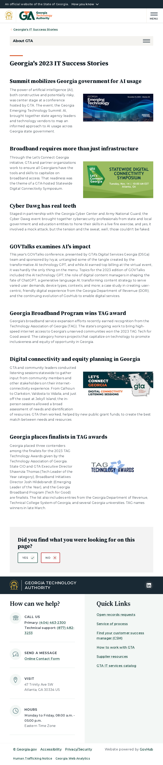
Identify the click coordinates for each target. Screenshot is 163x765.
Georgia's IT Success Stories (35, 29)
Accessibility (51, 749)
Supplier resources (112, 656)
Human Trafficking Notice (32, 758)
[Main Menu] (152, 15)
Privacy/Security (78, 749)
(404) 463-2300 (52, 623)
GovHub (146, 749)
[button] (146, 40)
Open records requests (116, 615)
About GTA (23, 41)
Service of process (112, 624)
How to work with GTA (116, 647)
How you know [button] (83, 4)
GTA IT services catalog (116, 666)
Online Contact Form (42, 659)
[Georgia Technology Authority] (28, 16)
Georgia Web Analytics (72, 758)
